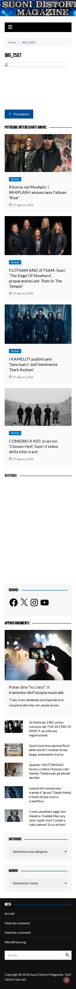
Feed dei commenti (18, 932)
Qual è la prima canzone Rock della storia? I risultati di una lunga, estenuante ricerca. (49, 750)
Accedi (9, 913)
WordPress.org (15, 942)
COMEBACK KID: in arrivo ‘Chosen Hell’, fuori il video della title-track (33, 446)
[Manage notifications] (66, 980)
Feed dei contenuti (17, 923)
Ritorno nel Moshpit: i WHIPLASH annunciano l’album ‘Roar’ (37, 192)
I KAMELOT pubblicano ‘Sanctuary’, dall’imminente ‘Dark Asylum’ (33, 364)
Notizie (15, 179)
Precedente (21, 114)
